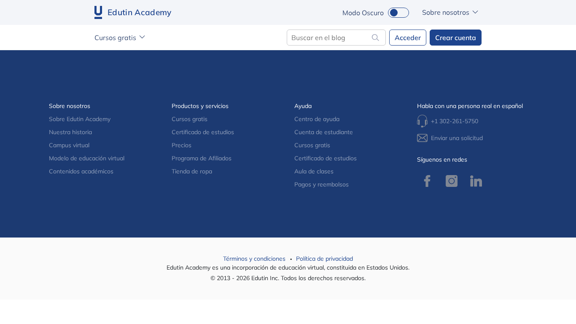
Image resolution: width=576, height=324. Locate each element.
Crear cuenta (455, 37)
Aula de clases (314, 171)
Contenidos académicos (81, 171)
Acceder (408, 37)
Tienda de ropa (192, 171)
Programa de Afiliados (201, 158)
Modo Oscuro (363, 12)
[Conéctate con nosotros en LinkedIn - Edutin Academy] (476, 181)
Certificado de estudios (203, 132)
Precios (181, 145)
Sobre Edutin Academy (79, 119)
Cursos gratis (115, 37)
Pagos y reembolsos (321, 184)
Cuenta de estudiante (323, 132)
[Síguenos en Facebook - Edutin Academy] (427, 181)
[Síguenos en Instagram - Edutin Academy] (451, 181)
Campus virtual (69, 145)
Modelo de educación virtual (86, 158)
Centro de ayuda (316, 119)
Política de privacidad (324, 258)
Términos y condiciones (255, 258)
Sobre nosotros (445, 12)
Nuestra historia (70, 132)
